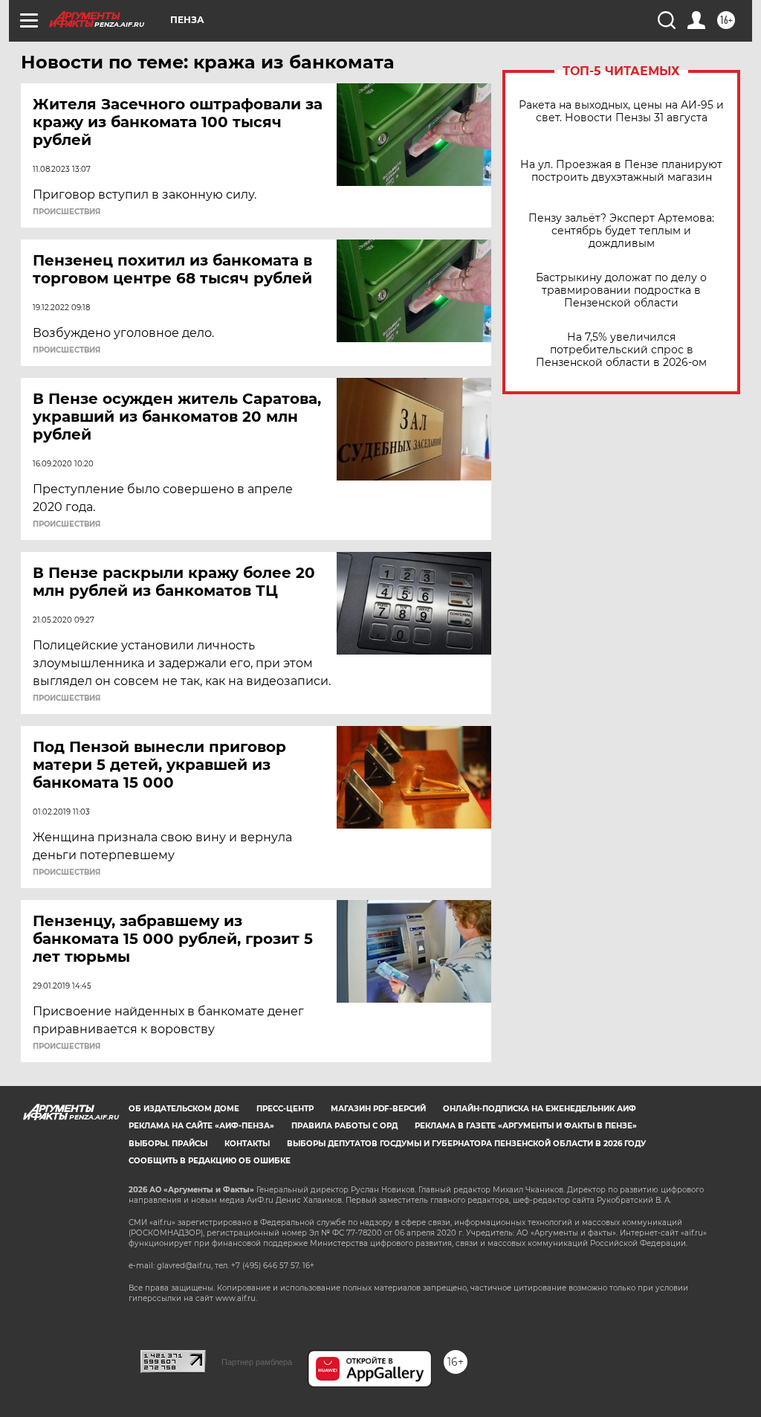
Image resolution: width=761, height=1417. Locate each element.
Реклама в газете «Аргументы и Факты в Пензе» (526, 1126)
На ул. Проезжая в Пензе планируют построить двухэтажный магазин (621, 171)
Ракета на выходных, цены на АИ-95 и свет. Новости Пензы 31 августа (621, 111)
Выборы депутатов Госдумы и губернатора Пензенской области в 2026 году (466, 1143)
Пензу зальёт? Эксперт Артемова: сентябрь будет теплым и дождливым (621, 231)
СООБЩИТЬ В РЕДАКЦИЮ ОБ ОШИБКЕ (210, 1161)
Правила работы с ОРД (344, 1126)
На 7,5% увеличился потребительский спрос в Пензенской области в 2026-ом (621, 350)
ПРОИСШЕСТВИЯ (66, 212)
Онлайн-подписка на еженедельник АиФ (539, 1109)
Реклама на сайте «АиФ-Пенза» (201, 1126)
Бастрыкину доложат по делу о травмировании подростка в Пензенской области (621, 290)
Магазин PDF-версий (378, 1109)
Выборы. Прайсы (168, 1143)
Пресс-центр (285, 1109)
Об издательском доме (184, 1109)
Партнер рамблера (256, 1361)
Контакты (247, 1143)
